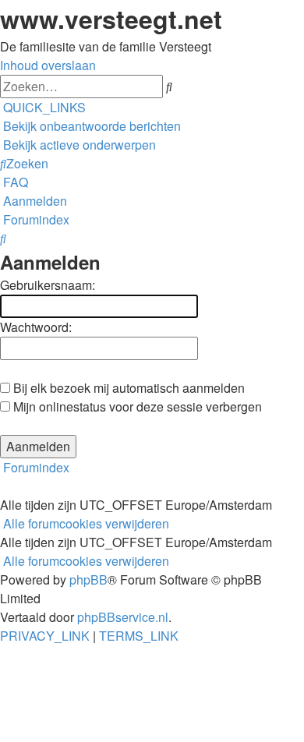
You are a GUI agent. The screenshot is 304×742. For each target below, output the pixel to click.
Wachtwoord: (36, 327)
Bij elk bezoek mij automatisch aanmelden (127, 388)
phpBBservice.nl (122, 617)
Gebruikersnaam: (47, 285)
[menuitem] (90, 126)
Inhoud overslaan (48, 65)
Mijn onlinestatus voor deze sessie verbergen (136, 406)
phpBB (88, 579)
